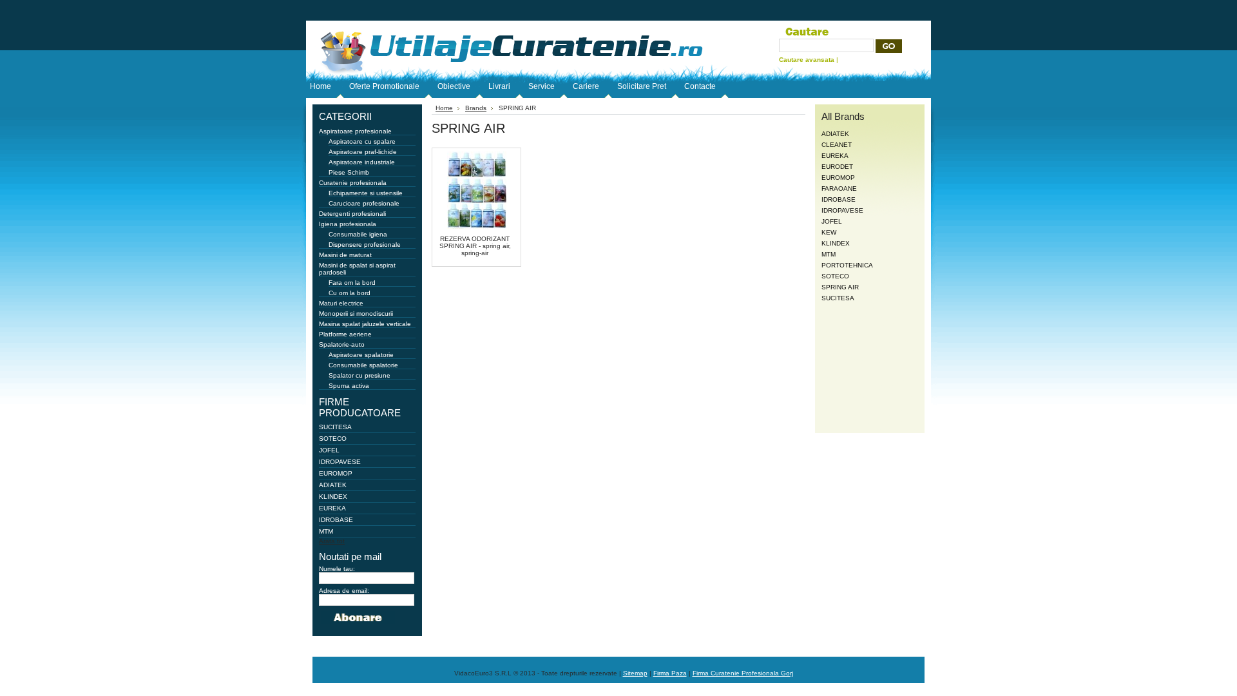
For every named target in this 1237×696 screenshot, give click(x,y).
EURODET (837, 166)
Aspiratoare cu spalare (362, 141)
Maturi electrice (341, 303)
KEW (828, 232)
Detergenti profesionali (352, 213)
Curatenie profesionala (353, 182)
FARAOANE (839, 188)
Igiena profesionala (347, 223)
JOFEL (329, 450)
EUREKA (332, 508)
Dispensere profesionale (365, 244)
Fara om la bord (352, 282)
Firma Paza (670, 673)
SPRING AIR (840, 287)
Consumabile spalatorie (363, 365)
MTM (326, 531)
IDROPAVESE (340, 461)
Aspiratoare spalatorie (361, 354)
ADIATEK (333, 484)
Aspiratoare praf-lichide (363, 151)
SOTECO (333, 438)
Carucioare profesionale (364, 203)
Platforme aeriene (345, 334)
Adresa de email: (344, 590)
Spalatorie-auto (342, 344)
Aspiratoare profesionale (355, 131)
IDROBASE (336, 519)
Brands (475, 107)
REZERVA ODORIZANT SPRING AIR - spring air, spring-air (475, 245)
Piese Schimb (349, 172)
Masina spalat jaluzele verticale (365, 323)
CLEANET (836, 144)
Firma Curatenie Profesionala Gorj (743, 673)
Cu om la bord (349, 292)
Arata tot (332, 541)
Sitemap (635, 673)
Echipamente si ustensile (366, 193)
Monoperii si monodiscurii (356, 313)
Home (444, 107)
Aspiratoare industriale (362, 162)
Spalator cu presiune (359, 375)
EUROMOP (335, 473)
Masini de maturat (345, 254)
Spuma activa (349, 385)
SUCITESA (335, 426)
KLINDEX (333, 496)
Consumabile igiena (358, 234)
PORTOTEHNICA (847, 265)
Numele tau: (337, 568)
